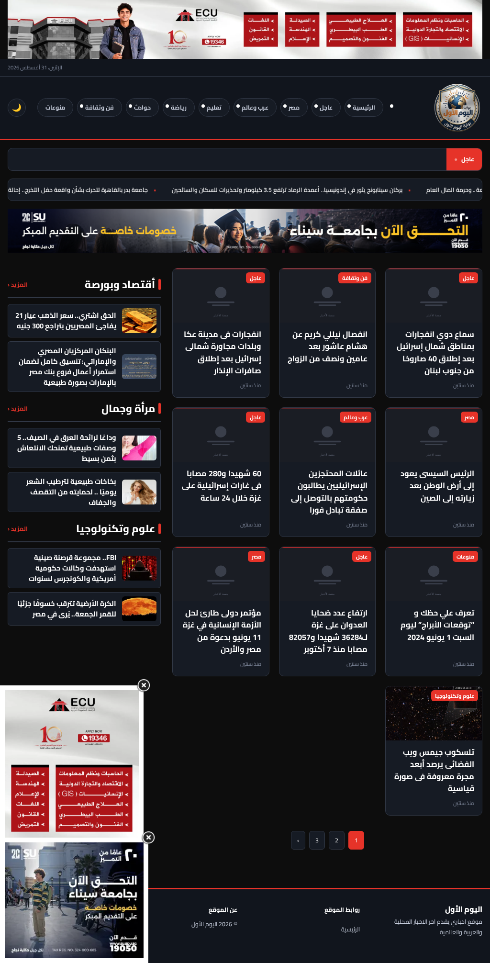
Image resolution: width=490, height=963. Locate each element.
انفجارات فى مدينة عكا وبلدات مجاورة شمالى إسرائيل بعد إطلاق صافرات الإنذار (222, 352)
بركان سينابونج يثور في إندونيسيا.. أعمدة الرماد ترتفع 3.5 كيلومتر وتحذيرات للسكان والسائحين (295, 190)
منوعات (55, 107)
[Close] (143, 685)
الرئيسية (364, 107)
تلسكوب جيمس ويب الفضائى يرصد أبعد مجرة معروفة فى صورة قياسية (434, 770)
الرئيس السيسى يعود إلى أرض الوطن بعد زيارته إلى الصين (437, 485)
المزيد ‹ (18, 285)
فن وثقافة (99, 107)
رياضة (179, 107)
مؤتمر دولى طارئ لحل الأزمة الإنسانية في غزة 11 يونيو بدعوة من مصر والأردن (222, 630)
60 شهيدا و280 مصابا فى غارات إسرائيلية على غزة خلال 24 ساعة (221, 485)
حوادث (142, 107)
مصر (294, 107)
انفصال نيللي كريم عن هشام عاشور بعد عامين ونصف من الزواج (328, 346)
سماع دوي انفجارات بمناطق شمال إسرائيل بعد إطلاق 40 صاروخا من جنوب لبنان (435, 352)
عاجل (326, 107)
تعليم (214, 107)
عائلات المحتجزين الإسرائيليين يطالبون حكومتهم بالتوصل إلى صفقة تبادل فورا (329, 491)
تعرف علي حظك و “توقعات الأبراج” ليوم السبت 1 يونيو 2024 (437, 624)
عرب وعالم (255, 107)
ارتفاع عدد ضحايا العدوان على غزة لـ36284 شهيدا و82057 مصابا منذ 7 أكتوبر (328, 630)
